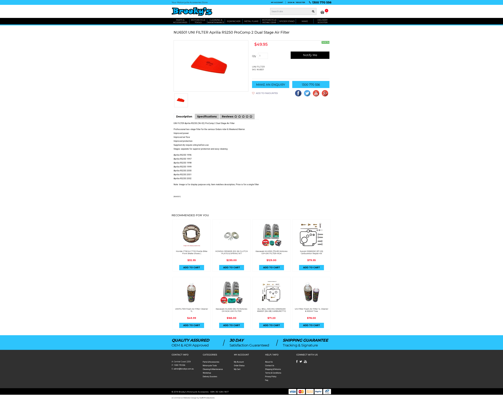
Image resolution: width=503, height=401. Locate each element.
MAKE (305, 21)
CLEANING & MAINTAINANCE (216, 21)
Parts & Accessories (211, 362)
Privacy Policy (270, 376)
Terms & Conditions (273, 373)
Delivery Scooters (210, 376)
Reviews (228, 116)
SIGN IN (291, 2)
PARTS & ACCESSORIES (180, 21)
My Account (239, 362)
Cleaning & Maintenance (213, 369)
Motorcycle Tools (210, 366)
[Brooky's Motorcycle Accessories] (192, 11)
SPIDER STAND (287, 21)
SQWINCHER (233, 21)
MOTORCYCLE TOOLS (198, 21)
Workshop (207, 373)
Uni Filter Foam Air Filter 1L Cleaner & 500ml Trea (311, 310)
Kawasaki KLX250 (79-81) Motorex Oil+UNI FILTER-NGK (272, 252)
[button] (265, 93)
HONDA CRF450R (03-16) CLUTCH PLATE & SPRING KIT (231, 252)
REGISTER (300, 2)
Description (184, 116)
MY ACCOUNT (277, 2)
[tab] (184, 116)
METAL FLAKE (251, 21)
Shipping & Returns (273, 369)
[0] (322, 12)
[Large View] (181, 100)
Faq (266, 380)
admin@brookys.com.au (183, 369)
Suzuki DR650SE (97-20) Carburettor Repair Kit (311, 252)
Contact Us (269, 366)
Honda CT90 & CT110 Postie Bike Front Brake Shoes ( (191, 252)
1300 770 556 (321, 2)
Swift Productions (206, 398)
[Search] (313, 11)
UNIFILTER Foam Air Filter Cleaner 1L (191, 310)
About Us (269, 362)
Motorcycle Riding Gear (269, 21)
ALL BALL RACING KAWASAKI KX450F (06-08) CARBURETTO (271, 310)
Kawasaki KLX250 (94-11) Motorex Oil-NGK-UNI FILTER (231, 310)
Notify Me (310, 55)
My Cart (237, 369)
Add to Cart (191, 267)
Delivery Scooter (323, 21)
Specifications (207, 116)
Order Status (239, 366)
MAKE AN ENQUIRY (270, 84)
